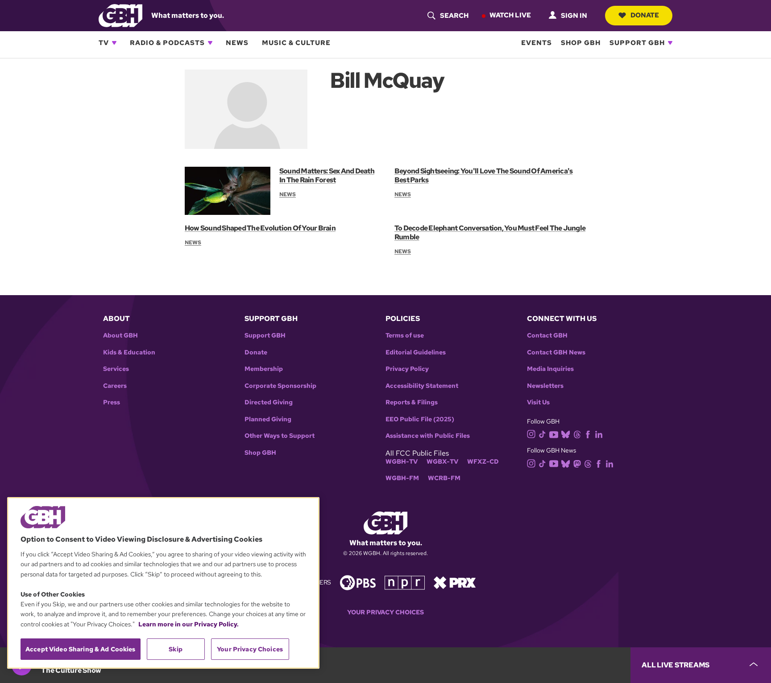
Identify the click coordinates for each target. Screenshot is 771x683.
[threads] (577, 434)
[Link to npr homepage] (405, 582)
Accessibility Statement (422, 386)
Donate (644, 15)
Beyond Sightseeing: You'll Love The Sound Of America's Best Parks (483, 175)
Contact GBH (547, 335)
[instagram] (531, 433)
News (237, 42)
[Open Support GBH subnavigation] (670, 43)
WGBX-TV (442, 461)
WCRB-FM (444, 478)
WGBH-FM (402, 478)
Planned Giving (268, 419)
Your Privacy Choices (385, 612)
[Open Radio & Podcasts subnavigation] (210, 43)
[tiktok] (542, 434)
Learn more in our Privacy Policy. (188, 624)
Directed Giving (269, 402)
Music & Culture (296, 42)
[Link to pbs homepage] (358, 582)
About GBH (120, 335)
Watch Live (510, 15)
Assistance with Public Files (428, 436)
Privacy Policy (407, 369)
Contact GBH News (556, 352)
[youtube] (553, 433)
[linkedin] (599, 434)
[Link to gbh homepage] (120, 15)
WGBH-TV (402, 461)
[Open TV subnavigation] (114, 43)
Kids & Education (129, 352)
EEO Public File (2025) (420, 419)
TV (104, 42)
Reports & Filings (412, 402)
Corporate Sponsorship (280, 386)
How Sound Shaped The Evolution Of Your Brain (260, 228)
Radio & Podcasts (167, 42)
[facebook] (588, 434)
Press (111, 402)
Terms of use (405, 335)
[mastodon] (577, 463)
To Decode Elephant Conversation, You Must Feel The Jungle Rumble (489, 232)
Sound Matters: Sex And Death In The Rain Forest (326, 175)
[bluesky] (565, 434)
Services (116, 369)
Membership (264, 369)
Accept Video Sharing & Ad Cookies (80, 649)
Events (536, 42)
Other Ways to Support (280, 436)
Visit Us (538, 402)
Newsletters (545, 386)
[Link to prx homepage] (455, 582)
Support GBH (637, 42)
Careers (115, 386)
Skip (175, 649)
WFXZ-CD (483, 461)
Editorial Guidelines (416, 352)
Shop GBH (581, 42)
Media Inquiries (550, 369)
